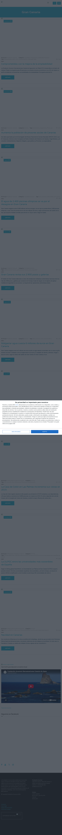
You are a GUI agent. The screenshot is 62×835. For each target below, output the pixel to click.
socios (16, 404)
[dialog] (31, 417)
